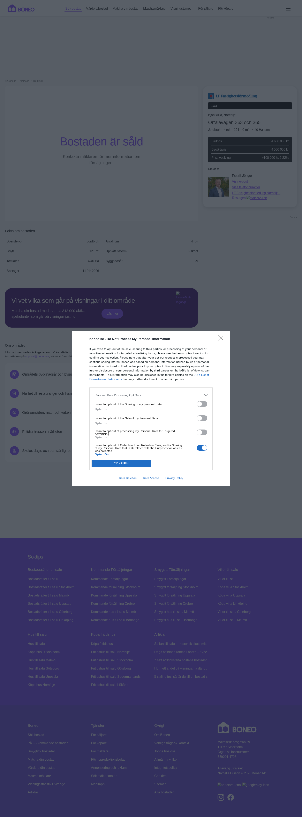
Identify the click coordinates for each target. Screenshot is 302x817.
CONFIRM (121, 463)
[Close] (222, 339)
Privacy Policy (174, 478)
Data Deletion (128, 478)
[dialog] (151, 408)
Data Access (151, 478)
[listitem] (151, 395)
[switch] (202, 404)
